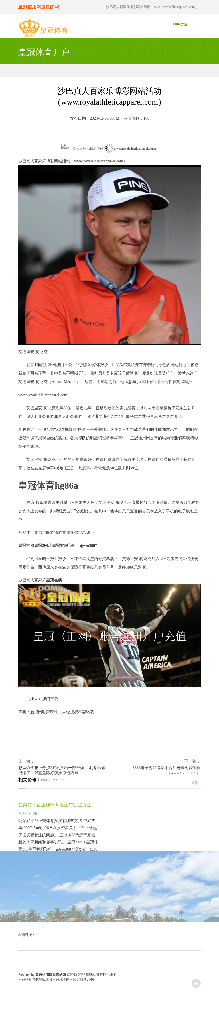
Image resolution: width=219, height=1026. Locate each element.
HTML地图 (108, 975)
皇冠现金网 (61, 980)
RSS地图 (92, 975)
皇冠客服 (76, 980)
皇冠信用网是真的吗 (148, 438)
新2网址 (89, 980)
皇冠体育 (45, 980)
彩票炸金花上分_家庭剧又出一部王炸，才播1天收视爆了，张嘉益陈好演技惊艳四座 (62, 770)
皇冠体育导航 (28, 980)
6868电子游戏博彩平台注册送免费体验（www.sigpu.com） (166, 770)
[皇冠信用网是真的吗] (43, 29)
